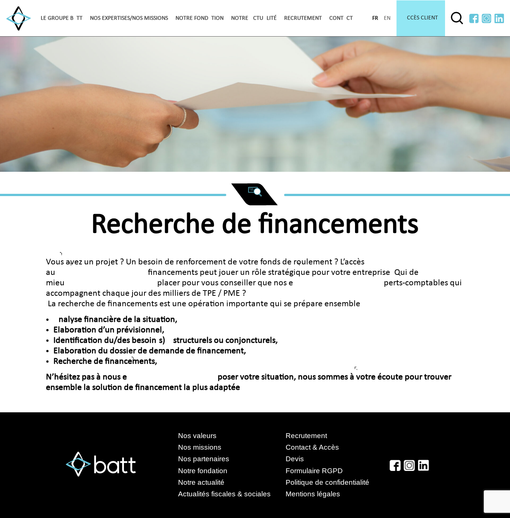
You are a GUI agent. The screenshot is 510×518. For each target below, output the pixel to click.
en (387, 18)
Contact (341, 18)
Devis (295, 459)
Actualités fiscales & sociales (232, 494)
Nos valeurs (197, 436)
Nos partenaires (203, 459)
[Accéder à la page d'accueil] (18, 18)
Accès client (421, 18)
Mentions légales (313, 494)
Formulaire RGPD (314, 471)
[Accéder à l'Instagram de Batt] (486, 18)
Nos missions (199, 447)
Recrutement (303, 18)
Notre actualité (254, 18)
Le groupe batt (62, 18)
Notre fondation (199, 18)
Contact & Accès (312, 447)
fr (375, 18)
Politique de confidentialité (327, 482)
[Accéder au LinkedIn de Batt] (499, 18)
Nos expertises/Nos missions (129, 18)
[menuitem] (61, 18)
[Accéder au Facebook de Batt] (474, 18)
